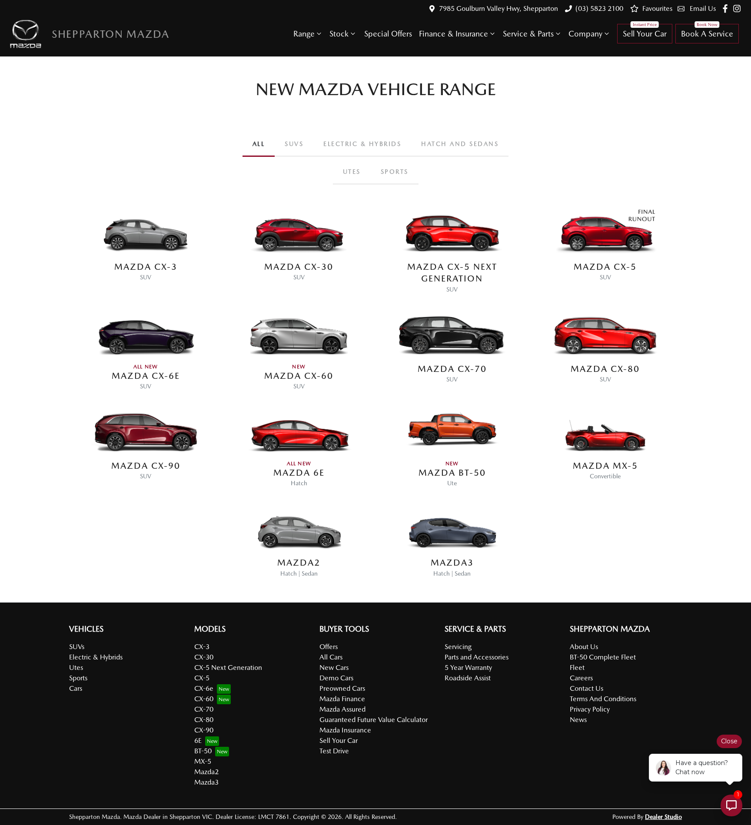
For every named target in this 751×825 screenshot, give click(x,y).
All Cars (330, 657)
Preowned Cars (342, 688)
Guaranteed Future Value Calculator (373, 720)
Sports (78, 678)
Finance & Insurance (453, 33)
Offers (328, 647)
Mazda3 (206, 782)
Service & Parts (528, 33)
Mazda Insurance (345, 730)
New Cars (334, 667)
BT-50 (203, 751)
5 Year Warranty (468, 667)
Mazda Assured (342, 709)
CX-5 (201, 678)
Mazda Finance (342, 699)
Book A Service (707, 33)
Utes (76, 667)
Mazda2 (206, 772)
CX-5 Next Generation (228, 667)
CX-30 (203, 657)
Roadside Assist (468, 678)
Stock (339, 33)
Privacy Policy (590, 709)
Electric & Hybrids (96, 657)
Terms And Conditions (603, 699)
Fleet (577, 667)
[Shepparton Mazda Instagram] (738, 8)
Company (585, 33)
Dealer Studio (663, 816)
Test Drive (334, 751)
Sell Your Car (645, 33)
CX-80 (203, 720)
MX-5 (202, 761)
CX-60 (203, 699)
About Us (584, 647)
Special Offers (388, 33)
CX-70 (203, 709)
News (578, 720)
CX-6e (203, 688)
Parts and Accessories (476, 657)
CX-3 (201, 647)
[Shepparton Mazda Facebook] (727, 8)
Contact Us (586, 688)
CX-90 (203, 730)
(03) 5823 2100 (599, 8)
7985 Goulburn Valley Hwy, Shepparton (498, 8)
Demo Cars (336, 678)
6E (198, 740)
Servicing (458, 647)
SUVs (76, 647)
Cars (75, 688)
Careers (581, 678)
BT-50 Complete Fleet (603, 657)
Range (304, 33)
